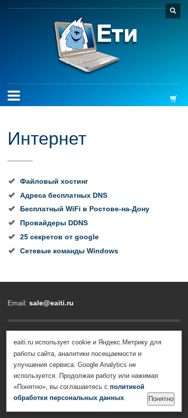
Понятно (160, 398)
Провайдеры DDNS (54, 223)
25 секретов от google (59, 237)
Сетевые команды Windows (69, 251)
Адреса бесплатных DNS (63, 195)
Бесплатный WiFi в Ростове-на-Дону (84, 209)
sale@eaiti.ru (51, 303)
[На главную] (94, 46)
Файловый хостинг (54, 181)
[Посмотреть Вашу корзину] (175, 98)
